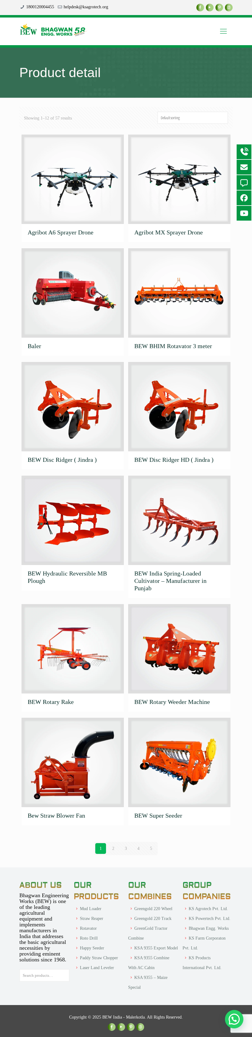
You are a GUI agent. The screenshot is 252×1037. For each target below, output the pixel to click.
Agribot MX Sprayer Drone (168, 232)
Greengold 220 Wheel (153, 908)
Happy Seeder (92, 948)
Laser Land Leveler (97, 967)
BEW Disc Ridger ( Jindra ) (62, 459)
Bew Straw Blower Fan (56, 815)
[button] (234, 1019)
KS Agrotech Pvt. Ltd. (208, 908)
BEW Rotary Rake (51, 701)
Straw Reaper (91, 918)
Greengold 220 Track (152, 918)
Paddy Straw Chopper (99, 958)
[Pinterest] (219, 7)
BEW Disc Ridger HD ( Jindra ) (174, 459)
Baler (34, 346)
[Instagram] (229, 7)
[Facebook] (200, 7)
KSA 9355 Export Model (156, 948)
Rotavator (88, 928)
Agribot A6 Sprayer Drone (60, 232)
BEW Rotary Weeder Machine (172, 701)
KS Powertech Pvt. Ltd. (209, 918)
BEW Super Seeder (158, 815)
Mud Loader (90, 908)
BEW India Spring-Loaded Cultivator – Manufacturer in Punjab (170, 580)
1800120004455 (40, 7)
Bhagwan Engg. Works (209, 928)
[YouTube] (210, 7)
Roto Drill (89, 938)
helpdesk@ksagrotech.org (86, 7)
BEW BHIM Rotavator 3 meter (173, 346)
